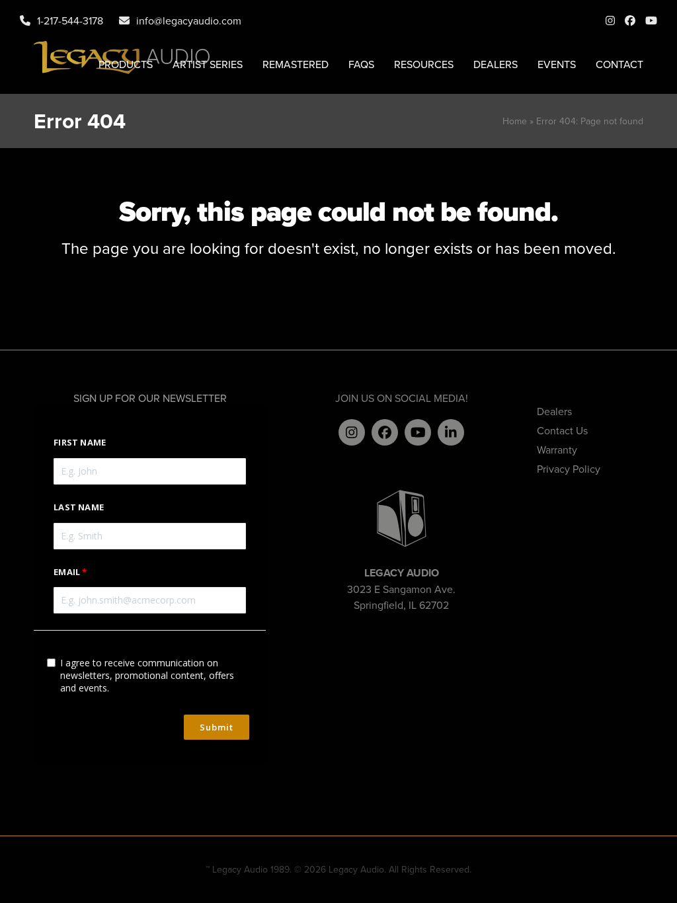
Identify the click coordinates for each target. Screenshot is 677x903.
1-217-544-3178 (70, 20)
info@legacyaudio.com (188, 20)
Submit (216, 727)
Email (67, 572)
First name (80, 442)
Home (514, 121)
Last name (79, 507)
